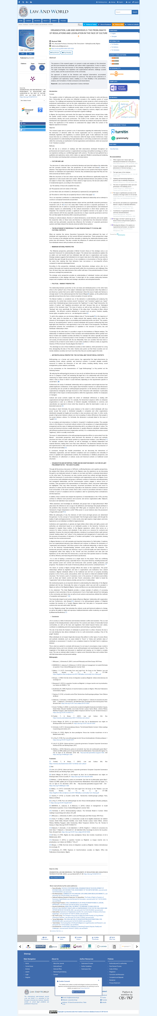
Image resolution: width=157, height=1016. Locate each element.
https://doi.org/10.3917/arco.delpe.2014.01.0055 (75, 703)
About (46, 20)
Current (28, 20)
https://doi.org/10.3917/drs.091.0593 (84, 723)
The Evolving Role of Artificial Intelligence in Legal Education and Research (81, 923)
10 (59, 931)
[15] (69, 596)
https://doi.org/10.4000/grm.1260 (62, 754)
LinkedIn (104, 1002)
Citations (23, 63)
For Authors (115, 47)
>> (62, 931)
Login (129, 2)
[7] (82, 344)
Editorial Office (57, 969)
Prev (20, 946)
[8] (50, 801)
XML (30, 53)
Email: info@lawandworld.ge (71, 997)
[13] (64, 512)
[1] (99, 167)
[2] (93, 194)
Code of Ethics (113, 969)
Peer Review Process (115, 966)
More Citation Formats (26, 100)
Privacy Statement (84, 988)
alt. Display (80, 24)
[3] (64, 204)
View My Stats (114, 149)
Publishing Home (102, 2)
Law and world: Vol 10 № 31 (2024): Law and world (74, 913)
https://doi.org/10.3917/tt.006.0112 (63, 712)
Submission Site (86, 969)
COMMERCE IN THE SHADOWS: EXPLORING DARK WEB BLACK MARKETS (84, 893)
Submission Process (87, 963)
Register (136, 2)
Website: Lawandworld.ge (70, 1000)
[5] (87, 313)
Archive (27, 969)
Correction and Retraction (116, 974)
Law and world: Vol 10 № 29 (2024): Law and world (88, 910)
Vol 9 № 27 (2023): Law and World (38, 24)
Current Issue (29, 966)
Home (21, 20)
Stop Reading (67, 52)
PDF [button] (23, 53)
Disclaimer (112, 980)
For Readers (115, 44)
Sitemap (113, 2)
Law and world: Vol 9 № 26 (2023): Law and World (74, 904)
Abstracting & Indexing (59, 972)
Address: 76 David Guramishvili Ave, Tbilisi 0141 (74, 1003)
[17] (66, 612)
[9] (62, 406)
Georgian (114, 36)
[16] (73, 601)
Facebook (104, 995)
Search (135, 12)
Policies (63, 20)
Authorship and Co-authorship (118, 963)
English (121, 2)
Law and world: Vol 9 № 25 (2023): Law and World (77, 921)
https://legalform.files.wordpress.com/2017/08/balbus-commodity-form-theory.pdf (77, 674)
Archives (37, 20)
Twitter (104, 997)
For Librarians (115, 50)
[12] (65, 448)
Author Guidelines (86, 966)
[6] (95, 316)
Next (137, 946)
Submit (54, 20)
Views (32, 63)
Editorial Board (57, 966)
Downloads (42, 63)
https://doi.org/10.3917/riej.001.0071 (63, 740)
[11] (106, 439)
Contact (55, 974)
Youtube (104, 1000)
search (27, 972)
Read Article (55, 52)
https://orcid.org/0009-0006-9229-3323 (62, 48)
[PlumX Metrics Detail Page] (32, 78)
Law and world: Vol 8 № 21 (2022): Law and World (73, 928)
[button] (33, 123)
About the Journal (58, 963)
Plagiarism (112, 972)
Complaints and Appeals (116, 977)
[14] (106, 564)
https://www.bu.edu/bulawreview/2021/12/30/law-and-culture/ (71, 718)
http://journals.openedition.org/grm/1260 (92, 752)
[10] (55, 419)
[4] (88, 294)
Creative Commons (83, 1011)
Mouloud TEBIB (56, 41)
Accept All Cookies (79, 992)
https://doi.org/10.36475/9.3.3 (28, 97)
